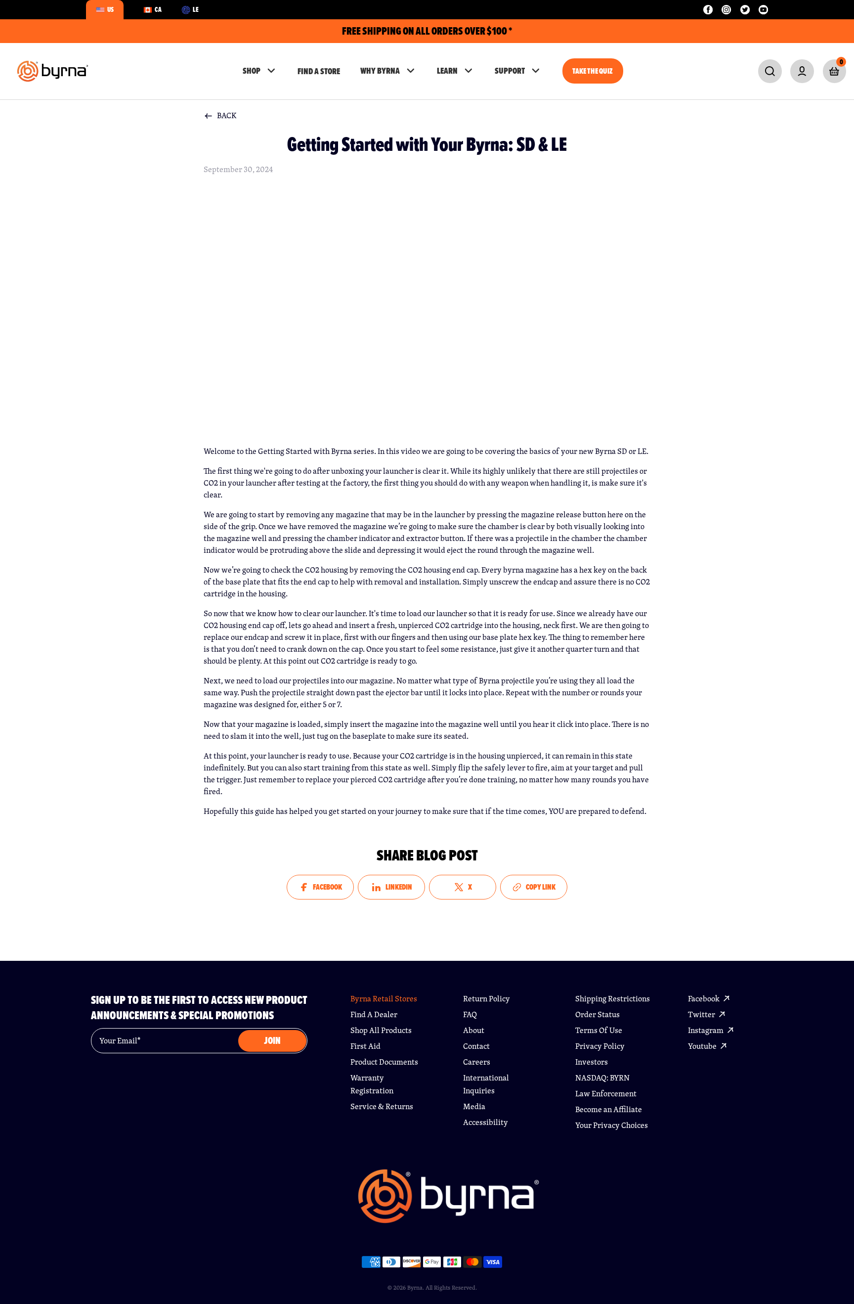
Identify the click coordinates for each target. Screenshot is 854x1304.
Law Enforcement (606, 1093)
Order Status (597, 1014)
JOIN (272, 1041)
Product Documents (384, 1062)
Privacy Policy (600, 1046)
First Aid (365, 1046)
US (110, 9)
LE (196, 9)
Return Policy (486, 998)
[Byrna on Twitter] (745, 9)
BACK (227, 115)
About (473, 1030)
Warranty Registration (371, 1084)
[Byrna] (448, 1201)
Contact (476, 1046)
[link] (769, 71)
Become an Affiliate (608, 1109)
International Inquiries (486, 1084)
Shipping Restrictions (612, 998)
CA (158, 9)
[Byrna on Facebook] (708, 9)
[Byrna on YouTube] (763, 9)
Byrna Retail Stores (383, 998)
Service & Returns (381, 1106)
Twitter (702, 1014)
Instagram (706, 1030)
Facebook (704, 998)
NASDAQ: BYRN (602, 1077)
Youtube (703, 1046)
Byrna (415, 1287)
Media (474, 1106)
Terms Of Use (598, 1030)
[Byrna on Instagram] (726, 9)
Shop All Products (381, 1030)
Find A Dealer (373, 1014)
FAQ (470, 1014)
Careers (476, 1062)
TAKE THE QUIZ (592, 71)
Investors (591, 1062)
